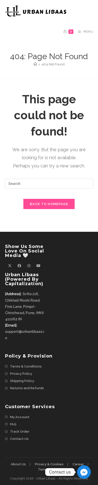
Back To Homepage (49, 204)
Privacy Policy (21, 373)
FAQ (13, 424)
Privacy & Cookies (49, 464)
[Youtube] (38, 266)
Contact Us (19, 439)
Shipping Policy (22, 381)
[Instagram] (29, 266)
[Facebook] (19, 266)
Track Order (19, 431)
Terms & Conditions (26, 366)
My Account (19, 417)
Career (78, 464)
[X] (10, 266)
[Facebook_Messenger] (84, 472)
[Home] (35, 64)
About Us (18, 464)
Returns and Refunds (27, 388)
